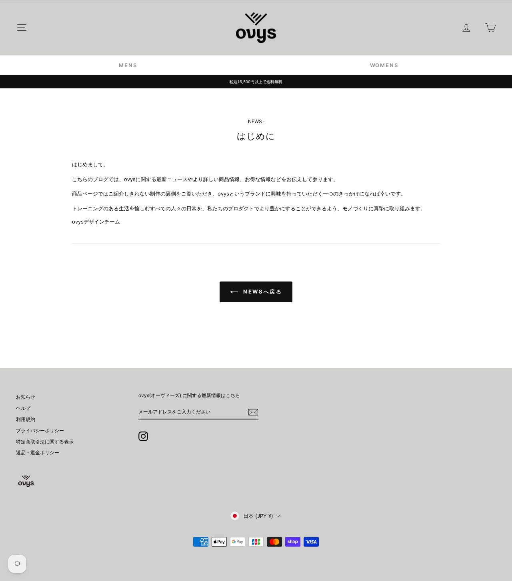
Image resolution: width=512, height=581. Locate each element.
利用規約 (25, 419)
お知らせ (25, 397)
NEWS (255, 121)
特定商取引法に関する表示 (45, 442)
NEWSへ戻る (261, 291)
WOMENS (384, 65)
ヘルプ (23, 408)
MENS (128, 65)
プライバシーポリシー (40, 430)
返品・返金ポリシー (37, 452)
